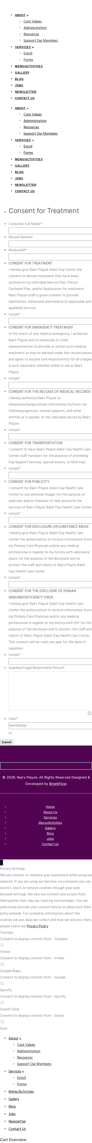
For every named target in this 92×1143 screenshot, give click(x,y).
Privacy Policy (37, 926)
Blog (19, 79)
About (20, 15)
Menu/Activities (29, 66)
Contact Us (25, 98)
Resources (31, 34)
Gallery (22, 72)
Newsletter (25, 91)
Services (23, 47)
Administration (35, 28)
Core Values (33, 21)
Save (3, 1028)
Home (50, 807)
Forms (28, 60)
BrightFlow (58, 784)
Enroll (28, 53)
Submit (6, 742)
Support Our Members (41, 41)
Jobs (19, 85)
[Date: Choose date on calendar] (10, 733)
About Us (50, 812)
